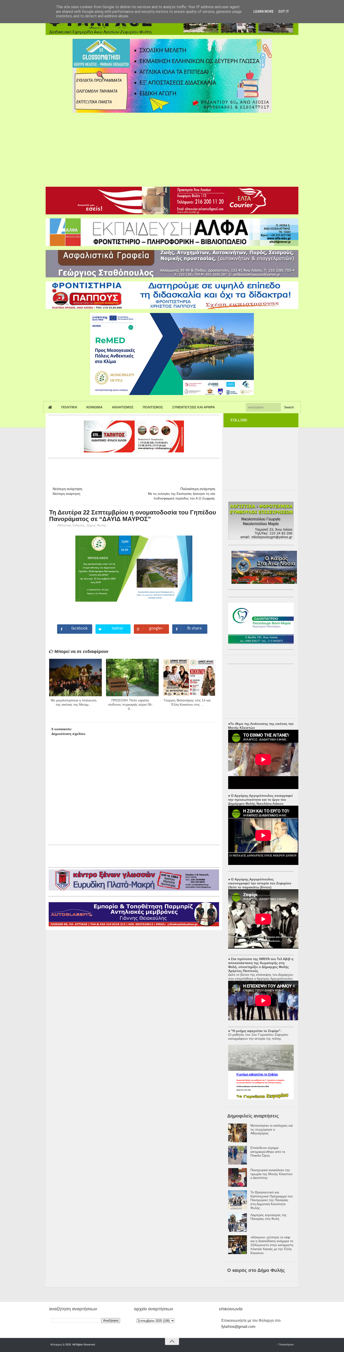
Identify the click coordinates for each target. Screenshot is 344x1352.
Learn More (263, 11)
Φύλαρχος (56, 1344)
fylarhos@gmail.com (238, 1327)
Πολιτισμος (153, 407)
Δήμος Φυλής (96, 525)
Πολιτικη (69, 407)
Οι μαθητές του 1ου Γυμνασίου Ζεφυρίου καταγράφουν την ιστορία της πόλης (258, 1036)
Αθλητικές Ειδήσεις (71, 525)
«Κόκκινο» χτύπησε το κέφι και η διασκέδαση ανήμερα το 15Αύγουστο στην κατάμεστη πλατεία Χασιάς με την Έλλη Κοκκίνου (271, 1245)
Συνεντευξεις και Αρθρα (193, 407)
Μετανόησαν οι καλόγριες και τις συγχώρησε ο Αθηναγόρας (271, 1129)
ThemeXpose (286, 1344)
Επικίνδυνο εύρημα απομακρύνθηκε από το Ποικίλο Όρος (267, 1152)
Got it (283, 11)
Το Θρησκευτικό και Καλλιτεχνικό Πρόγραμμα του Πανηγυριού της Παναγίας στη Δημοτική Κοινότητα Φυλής (271, 1200)
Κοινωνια (94, 407)
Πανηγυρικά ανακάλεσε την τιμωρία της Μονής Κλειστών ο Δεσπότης (271, 1174)
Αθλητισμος (122, 407)
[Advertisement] (172, 148)
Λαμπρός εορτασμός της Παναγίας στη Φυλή (268, 1217)
